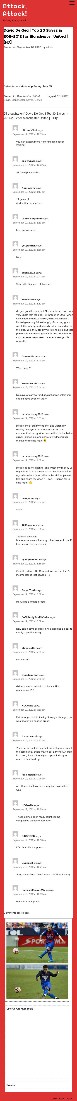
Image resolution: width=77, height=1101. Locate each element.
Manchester (18, 99)
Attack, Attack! (15, 9)
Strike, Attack (12, 86)
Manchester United (28, 96)
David (7, 99)
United (38, 99)
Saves (29, 99)
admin (49, 47)
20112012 (62, 96)
